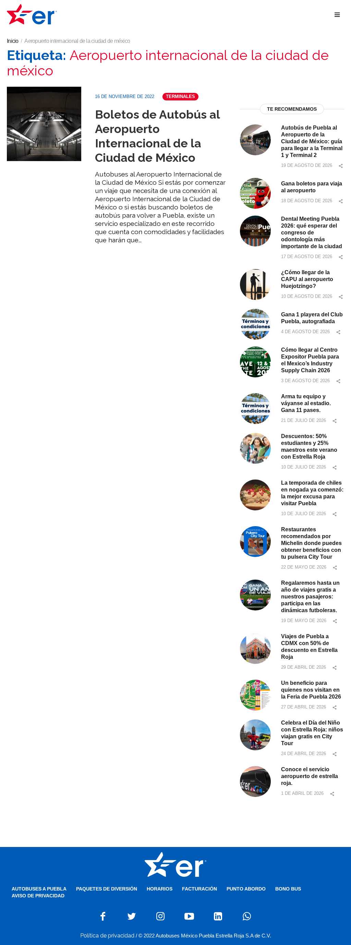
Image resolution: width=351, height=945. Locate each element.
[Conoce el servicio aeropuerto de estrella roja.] (255, 781)
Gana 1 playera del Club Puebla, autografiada (312, 318)
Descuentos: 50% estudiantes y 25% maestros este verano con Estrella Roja (309, 446)
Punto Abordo (246, 889)
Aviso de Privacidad (38, 895)
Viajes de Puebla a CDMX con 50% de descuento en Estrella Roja (309, 646)
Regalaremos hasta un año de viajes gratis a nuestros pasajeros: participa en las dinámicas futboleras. (310, 596)
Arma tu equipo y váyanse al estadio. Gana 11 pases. (306, 403)
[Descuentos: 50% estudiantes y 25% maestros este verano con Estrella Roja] (255, 448)
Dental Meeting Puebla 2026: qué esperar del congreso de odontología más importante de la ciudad (311, 232)
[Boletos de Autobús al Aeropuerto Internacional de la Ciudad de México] (44, 124)
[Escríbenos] (247, 916)
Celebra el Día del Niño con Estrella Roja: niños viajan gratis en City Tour (312, 733)
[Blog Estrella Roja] (175, 864)
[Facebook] (103, 916)
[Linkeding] (218, 916)
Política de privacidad (107, 935)
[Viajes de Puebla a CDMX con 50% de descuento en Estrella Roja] (255, 648)
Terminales (180, 96)
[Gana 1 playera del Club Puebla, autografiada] (255, 323)
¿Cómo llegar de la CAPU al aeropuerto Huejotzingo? (307, 279)
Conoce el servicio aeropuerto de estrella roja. (309, 776)
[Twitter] (131, 916)
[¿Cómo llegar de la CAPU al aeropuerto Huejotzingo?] (255, 284)
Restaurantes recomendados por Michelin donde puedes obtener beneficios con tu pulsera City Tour (311, 543)
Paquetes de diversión (106, 889)
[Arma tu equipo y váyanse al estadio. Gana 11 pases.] (255, 408)
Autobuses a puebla (39, 889)
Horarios (159, 889)
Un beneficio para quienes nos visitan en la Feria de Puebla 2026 (311, 690)
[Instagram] (160, 916)
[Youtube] (189, 916)
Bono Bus (288, 889)
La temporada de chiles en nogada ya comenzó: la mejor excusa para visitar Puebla (312, 493)
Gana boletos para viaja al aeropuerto (311, 187)
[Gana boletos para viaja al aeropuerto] (255, 193)
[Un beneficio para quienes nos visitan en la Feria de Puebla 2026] (255, 694)
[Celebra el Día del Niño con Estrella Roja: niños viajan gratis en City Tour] (255, 734)
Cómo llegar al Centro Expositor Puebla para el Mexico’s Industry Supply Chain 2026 (310, 360)
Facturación (199, 889)
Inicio (13, 41)
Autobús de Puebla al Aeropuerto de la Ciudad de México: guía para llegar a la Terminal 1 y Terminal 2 (311, 141)
